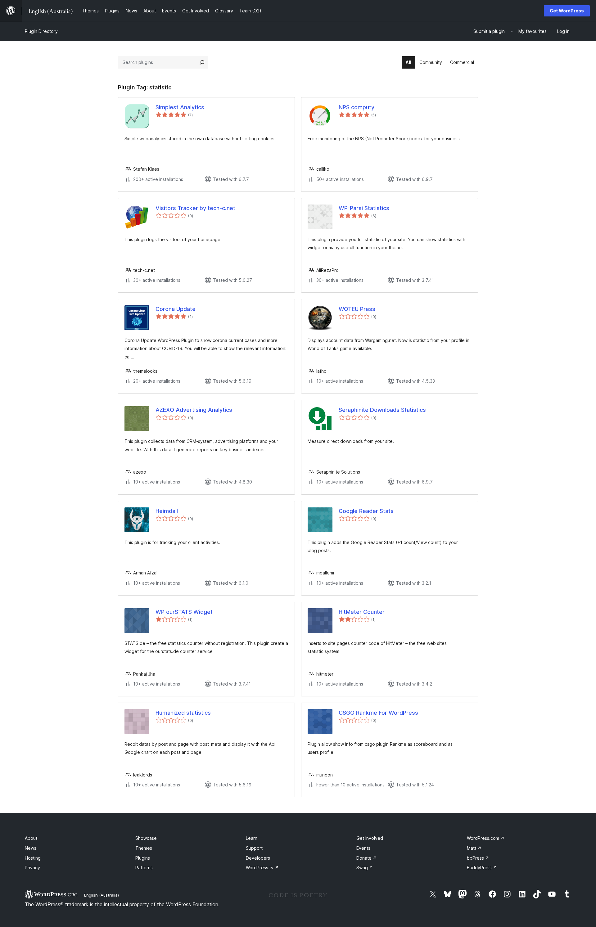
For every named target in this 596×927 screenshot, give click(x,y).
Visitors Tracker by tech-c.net (195, 208)
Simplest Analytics (180, 107)
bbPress (478, 858)
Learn (251, 838)
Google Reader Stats (366, 511)
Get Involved (369, 838)
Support (254, 848)
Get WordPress (567, 10)
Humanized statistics (183, 712)
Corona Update (176, 309)
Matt (474, 848)
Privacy (32, 867)
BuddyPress (482, 867)
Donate (366, 858)
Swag (364, 867)
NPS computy (356, 107)
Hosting (33, 858)
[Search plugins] (202, 62)
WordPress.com (485, 838)
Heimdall (167, 511)
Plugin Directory (41, 31)
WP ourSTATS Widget (184, 612)
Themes (143, 848)
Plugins (142, 858)
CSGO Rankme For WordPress (378, 712)
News (30, 848)
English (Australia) (101, 895)
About (31, 838)
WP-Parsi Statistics (364, 208)
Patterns (144, 867)
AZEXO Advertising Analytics (194, 410)
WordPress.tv (262, 867)
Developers (258, 858)
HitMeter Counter (362, 612)
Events (363, 848)
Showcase (146, 838)
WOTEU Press (357, 309)
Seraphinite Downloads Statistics (382, 410)
